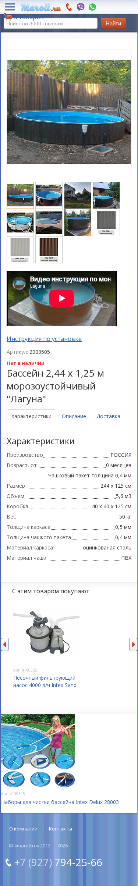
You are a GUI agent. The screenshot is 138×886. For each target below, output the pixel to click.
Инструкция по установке (44, 339)
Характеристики (31, 416)
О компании (23, 828)
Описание (74, 416)
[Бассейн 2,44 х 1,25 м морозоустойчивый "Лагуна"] (21, 194)
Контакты (60, 828)
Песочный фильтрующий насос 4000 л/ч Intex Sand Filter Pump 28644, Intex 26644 (45, 688)
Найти (113, 23)
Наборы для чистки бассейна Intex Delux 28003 (60, 801)
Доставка (108, 416)
